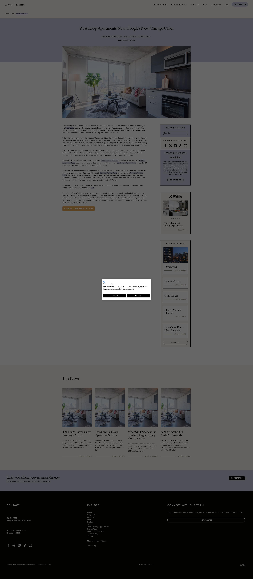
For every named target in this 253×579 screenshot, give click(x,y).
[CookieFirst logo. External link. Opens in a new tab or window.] (104, 282)
